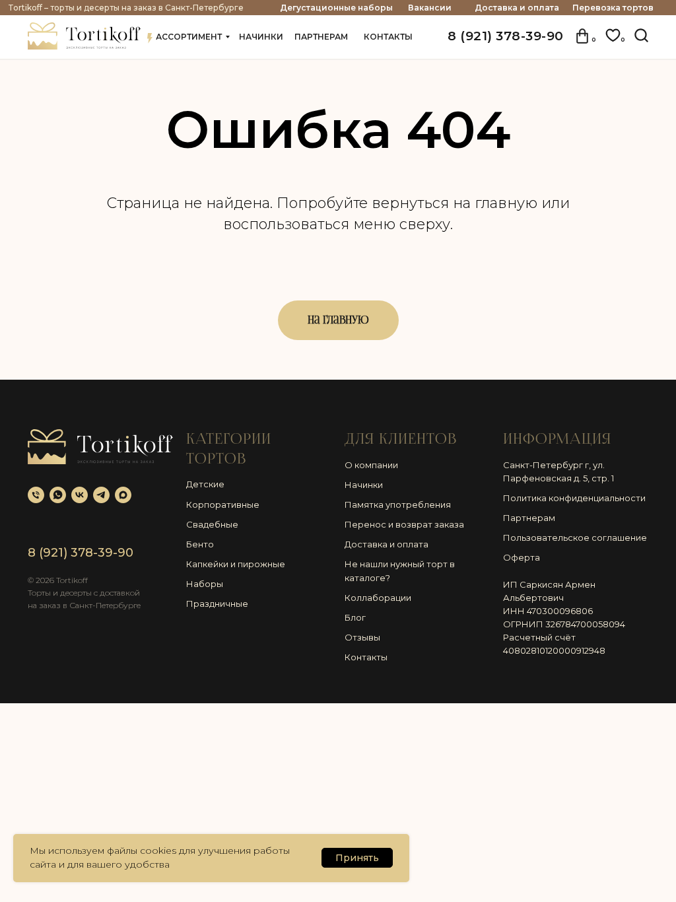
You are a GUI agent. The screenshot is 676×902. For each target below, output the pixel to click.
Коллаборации (378, 597)
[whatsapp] (58, 495)
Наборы (204, 583)
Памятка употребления (398, 504)
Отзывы (362, 637)
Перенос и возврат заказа (404, 524)
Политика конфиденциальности (574, 498)
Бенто (200, 544)
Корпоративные (222, 504)
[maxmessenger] (123, 495)
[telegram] (101, 495)
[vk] (79, 495)
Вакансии (430, 8)
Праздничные (217, 603)
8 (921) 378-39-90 (506, 36)
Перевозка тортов (613, 8)
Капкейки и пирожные (235, 564)
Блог (355, 617)
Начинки (364, 484)
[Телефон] (36, 495)
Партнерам (529, 517)
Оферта (521, 557)
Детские (205, 484)
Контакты (366, 657)
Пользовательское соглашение (575, 537)
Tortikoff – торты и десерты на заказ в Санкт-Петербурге (126, 8)
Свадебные (212, 524)
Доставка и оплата (517, 8)
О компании (371, 465)
